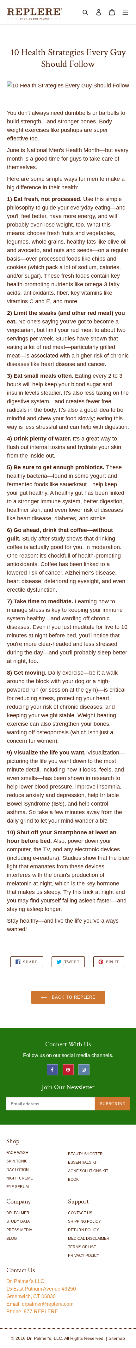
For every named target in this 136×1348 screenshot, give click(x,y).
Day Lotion (17, 1170)
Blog (11, 1238)
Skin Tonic (17, 1161)
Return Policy (83, 1230)
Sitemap (116, 1338)
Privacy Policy (83, 1255)
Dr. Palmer (17, 1213)
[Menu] (125, 12)
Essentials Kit (83, 1162)
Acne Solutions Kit (88, 1171)
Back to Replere (73, 997)
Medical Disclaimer (88, 1238)
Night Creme (19, 1178)
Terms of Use (82, 1247)
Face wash (17, 1152)
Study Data (18, 1221)
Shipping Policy (84, 1221)
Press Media (19, 1230)
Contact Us (80, 1213)
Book (73, 1179)
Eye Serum (17, 1187)
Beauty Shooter (85, 1154)
